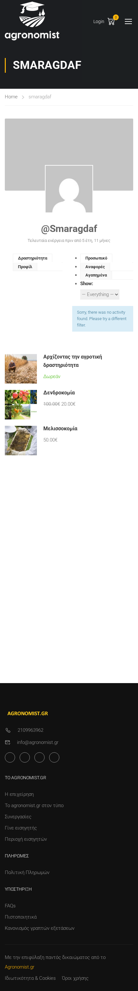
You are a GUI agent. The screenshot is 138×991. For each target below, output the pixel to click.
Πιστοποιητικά (21, 917)
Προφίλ (25, 266)
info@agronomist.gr (37, 742)
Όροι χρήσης (75, 978)
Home (11, 97)
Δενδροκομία (59, 393)
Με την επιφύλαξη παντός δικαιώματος (47, 957)
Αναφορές (95, 266)
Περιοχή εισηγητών (26, 839)
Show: (86, 283)
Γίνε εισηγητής (21, 828)
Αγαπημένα (96, 275)
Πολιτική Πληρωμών (27, 872)
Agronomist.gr (19, 967)
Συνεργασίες (18, 817)
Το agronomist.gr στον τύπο (34, 805)
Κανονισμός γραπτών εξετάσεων (39, 928)
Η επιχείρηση (19, 794)
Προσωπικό (96, 258)
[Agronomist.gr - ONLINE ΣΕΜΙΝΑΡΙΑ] (32, 21)
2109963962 (30, 730)
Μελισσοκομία (60, 428)
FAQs (10, 906)
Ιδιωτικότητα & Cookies (30, 978)
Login (98, 21)
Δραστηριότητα (32, 258)
